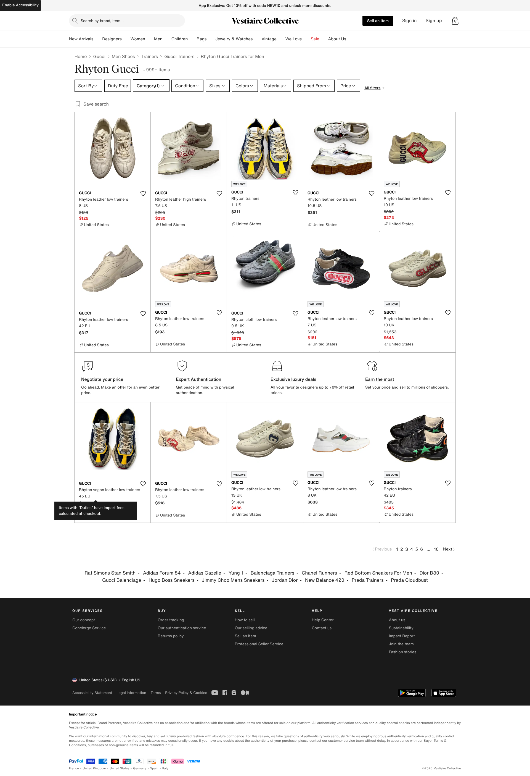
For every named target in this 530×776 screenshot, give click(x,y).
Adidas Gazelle (204, 573)
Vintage (268, 39)
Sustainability (401, 628)
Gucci (99, 56)
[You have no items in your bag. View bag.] (455, 21)
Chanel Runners (319, 573)
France (74, 768)
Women (138, 39)
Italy (165, 768)
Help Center (323, 620)
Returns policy (171, 636)
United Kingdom (94, 768)
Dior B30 (429, 573)
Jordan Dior (285, 580)
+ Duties (97, 503)
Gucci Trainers (179, 56)
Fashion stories (402, 652)
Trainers (149, 56)
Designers (112, 39)
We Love (293, 39)
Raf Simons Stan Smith (110, 573)
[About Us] (350, 39)
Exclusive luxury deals (293, 379)
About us (397, 620)
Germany (139, 768)
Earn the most (379, 379)
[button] (455, 21)
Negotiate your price (102, 379)
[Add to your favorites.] (143, 193)
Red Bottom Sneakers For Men (378, 573)
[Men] (167, 39)
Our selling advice (251, 628)
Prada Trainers (368, 580)
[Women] (149, 39)
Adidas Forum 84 (162, 573)
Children (179, 39)
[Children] (192, 39)
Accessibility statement (92, 692)
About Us (337, 39)
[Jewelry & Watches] (257, 39)
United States (119, 768)
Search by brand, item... (102, 20)
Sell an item (378, 20)
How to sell (245, 620)
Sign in (409, 20)
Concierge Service (89, 628)
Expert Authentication (198, 379)
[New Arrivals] (98, 39)
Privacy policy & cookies (186, 692)
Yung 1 (236, 573)
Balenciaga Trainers (272, 573)
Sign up (434, 20)
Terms (155, 692)
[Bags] (211, 39)
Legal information (131, 692)
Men (158, 39)
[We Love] (306, 39)
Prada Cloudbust (409, 580)
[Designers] (126, 39)
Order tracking (171, 620)
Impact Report (402, 636)
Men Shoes (123, 56)
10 (436, 549)
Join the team (401, 644)
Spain (154, 768)
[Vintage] (281, 39)
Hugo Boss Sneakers (171, 580)
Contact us (322, 628)
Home (81, 56)
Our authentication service (182, 628)
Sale (315, 39)
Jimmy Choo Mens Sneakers (233, 580)
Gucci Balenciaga (121, 580)
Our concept (83, 620)
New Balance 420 (324, 580)
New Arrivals (81, 39)
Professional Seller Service (259, 644)
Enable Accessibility (20, 5)
